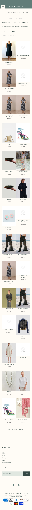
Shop (3, 452)
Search (3, 463)
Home (11, 18)
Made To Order (5, 453)
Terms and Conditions (6, 462)
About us (4, 457)
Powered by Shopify (16, 496)
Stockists (3, 455)
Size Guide (4, 458)
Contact (3, 460)
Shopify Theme (8, 495)
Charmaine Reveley (21, 493)
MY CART (20, 6)
